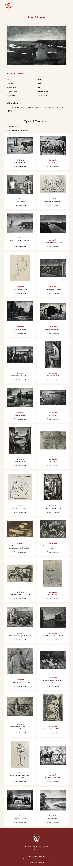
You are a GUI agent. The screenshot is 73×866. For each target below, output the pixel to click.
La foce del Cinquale (50, 242)
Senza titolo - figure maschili (52, 546)
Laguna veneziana (20, 162)
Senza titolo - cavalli (16, 594)
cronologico (15, 130)
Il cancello (17, 329)
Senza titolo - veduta (49, 636)
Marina (50, 818)
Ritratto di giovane (49, 729)
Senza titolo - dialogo (16, 636)
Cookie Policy (33, 858)
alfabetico (24, 130)
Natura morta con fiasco (18, 726)
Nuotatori (50, 415)
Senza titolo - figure (50, 201)
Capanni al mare (50, 329)
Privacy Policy (24, 858)
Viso (49, 594)
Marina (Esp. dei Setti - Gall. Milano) (20, 240)
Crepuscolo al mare (17, 376)
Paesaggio (16, 818)
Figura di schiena (16, 682)
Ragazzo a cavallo (51, 777)
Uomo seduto (17, 289)
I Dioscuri (18, 201)
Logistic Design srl (39, 862)
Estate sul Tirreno (51, 508)
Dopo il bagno (50, 376)
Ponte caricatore (50, 289)
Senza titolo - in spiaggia (18, 508)
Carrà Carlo (36, 17)
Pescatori (18, 461)
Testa (51, 461)
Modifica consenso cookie (46, 858)
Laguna (17, 415)
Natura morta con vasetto (50, 680)
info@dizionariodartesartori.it (36, 856)
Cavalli (53, 162)
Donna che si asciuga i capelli (19, 775)
